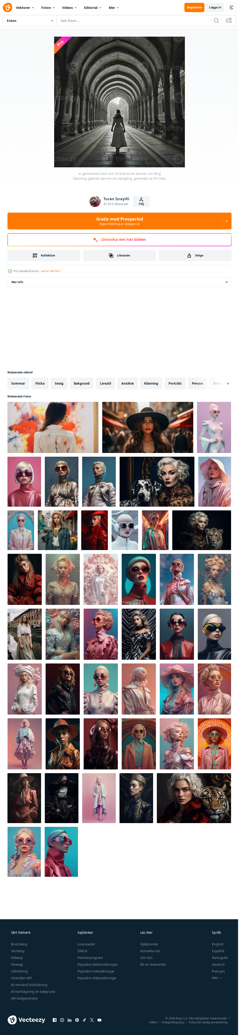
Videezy (16, 957)
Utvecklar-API (21, 978)
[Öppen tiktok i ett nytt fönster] (84, 1020)
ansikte (127, 383)
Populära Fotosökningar (95, 971)
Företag (16, 964)
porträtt (175, 383)
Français (215, 971)
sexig (59, 383)
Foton (46, 7)
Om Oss (146, 957)
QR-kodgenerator (24, 998)
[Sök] (213, 20)
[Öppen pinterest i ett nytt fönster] (77, 1020)
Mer (112, 7)
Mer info (17, 282)
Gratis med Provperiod (117, 221)
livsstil (105, 383)
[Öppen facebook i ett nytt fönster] (54, 1020)
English (215, 944)
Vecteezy (17, 951)
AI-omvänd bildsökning (29, 984)
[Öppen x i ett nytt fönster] (92, 1020)
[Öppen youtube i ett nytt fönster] (99, 1020)
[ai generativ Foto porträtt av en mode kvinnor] (214, 427)
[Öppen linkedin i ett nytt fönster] (69, 1020)
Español (215, 951)
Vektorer (23, 7)
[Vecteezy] (7, 7)
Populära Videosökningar (96, 978)
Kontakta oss (150, 951)
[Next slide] (220, 383)
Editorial (91, 7)
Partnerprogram (89, 957)
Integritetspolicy (169, 1022)
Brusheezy (19, 944)
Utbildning (19, 971)
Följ (139, 204)
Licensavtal (85, 944)
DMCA (82, 951)
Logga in (212, 7)
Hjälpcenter (149, 944)
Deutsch (215, 964)
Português (217, 957)
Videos (67, 7)
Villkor (150, 1022)
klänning (151, 383)
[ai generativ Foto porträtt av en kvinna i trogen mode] (24, 482)
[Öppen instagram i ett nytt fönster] (62, 1020)
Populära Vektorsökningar (97, 964)
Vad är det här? (50, 271)
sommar (18, 383)
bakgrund (82, 383)
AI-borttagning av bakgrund (33, 991)
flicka (40, 383)
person (197, 383)
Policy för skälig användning (204, 1022)
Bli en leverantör (153, 964)
